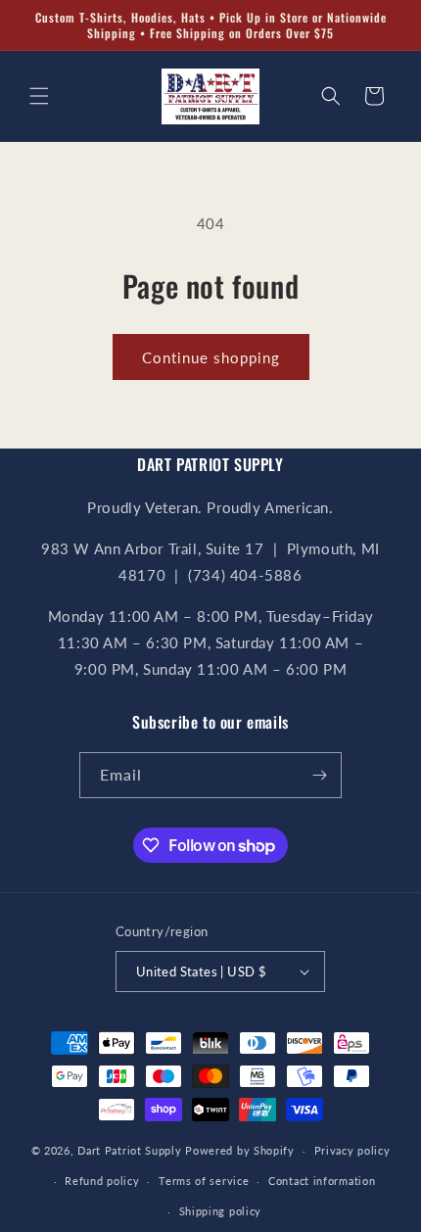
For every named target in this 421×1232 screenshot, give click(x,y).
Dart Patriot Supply (129, 1150)
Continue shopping (211, 357)
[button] (39, 96)
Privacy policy (352, 1150)
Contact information (321, 1180)
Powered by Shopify (240, 1150)
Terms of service (204, 1180)
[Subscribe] (319, 775)
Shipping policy (220, 1211)
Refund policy (102, 1180)
